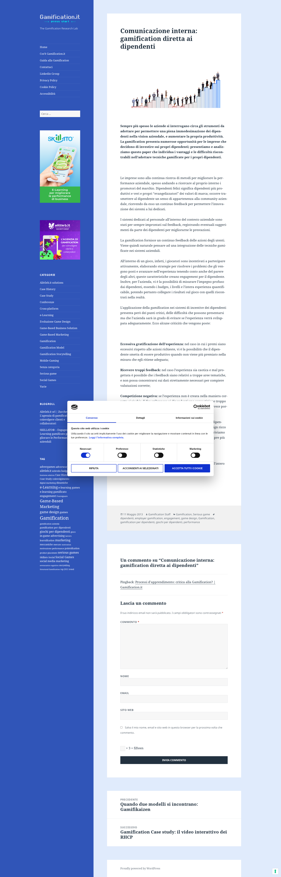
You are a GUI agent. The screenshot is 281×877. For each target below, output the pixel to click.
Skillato (44, 557)
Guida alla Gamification (54, 60)
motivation (66, 545)
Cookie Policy (48, 87)
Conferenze (47, 302)
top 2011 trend (67, 569)
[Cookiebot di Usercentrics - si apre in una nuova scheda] (196, 407)
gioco (73, 532)
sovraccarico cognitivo (49, 565)
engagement (48, 496)
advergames (47, 467)
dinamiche (62, 482)
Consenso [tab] (92, 417)
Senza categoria (50, 367)
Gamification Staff (159, 514)
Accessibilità (47, 93)
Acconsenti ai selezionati (140, 468)
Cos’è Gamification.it (52, 54)
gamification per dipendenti (55, 527)
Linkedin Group (49, 73)
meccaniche (46, 544)
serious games (68, 552)
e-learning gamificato (53, 492)
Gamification (48, 341)
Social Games (48, 380)
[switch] (122, 455)
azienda (56, 470)
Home (43, 47)
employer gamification (149, 518)
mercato (57, 544)
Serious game (48, 373)
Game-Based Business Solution (58, 328)
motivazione (45, 548)
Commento (129, 622)
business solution (47, 475)
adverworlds (63, 466)
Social (51, 557)
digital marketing (48, 483)
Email (124, 693)
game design (49, 512)
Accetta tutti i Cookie (187, 468)
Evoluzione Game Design (55, 321)
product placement (48, 552)
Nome (124, 676)
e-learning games (69, 487)
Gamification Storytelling (55, 354)
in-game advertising (52, 536)
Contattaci (46, 67)
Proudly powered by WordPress (140, 868)
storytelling (64, 565)
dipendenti (127, 518)
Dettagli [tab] (140, 417)
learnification (47, 540)
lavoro (68, 536)
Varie (43, 386)
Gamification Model (52, 347)
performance (58, 548)
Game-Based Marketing (54, 334)
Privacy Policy (48, 80)
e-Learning (47, 315)
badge (64, 470)
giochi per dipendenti (55, 531)
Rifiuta (94, 468)
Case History (47, 289)
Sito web (127, 710)
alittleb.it (45, 471)
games (64, 512)
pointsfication (72, 548)
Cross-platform (49, 308)
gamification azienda (49, 523)
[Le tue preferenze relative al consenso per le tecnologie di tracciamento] (275, 871)
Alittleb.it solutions (51, 282)
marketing (62, 540)
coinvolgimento (61, 478)
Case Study (46, 295)
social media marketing (54, 561)
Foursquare (62, 496)
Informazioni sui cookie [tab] (189, 417)
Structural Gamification (50, 569)
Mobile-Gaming (49, 360)
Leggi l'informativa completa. (106, 437)
